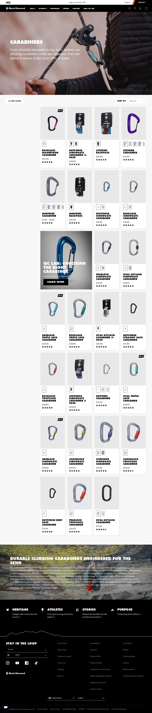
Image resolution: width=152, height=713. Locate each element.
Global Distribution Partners (133, 676)
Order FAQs (61, 650)
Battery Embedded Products (100, 676)
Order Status (62, 643)
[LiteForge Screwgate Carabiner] (106, 432)
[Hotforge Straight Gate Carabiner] (133, 308)
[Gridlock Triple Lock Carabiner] (52, 308)
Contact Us (61, 663)
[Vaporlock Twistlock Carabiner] (133, 432)
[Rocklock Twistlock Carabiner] (52, 369)
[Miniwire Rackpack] (79, 186)
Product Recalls (96, 663)
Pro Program (127, 643)
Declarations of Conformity (100, 669)
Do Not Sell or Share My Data (98, 709)
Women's (43, 8)
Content (76, 8)
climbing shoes (51, 587)
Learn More (55, 281)
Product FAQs (95, 656)
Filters (16, 101)
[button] (32, 8)
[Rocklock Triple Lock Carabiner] (79, 308)
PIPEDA (82, 709)
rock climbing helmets (30, 587)
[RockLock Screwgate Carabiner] (133, 186)
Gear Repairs (95, 643)
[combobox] (10, 655)
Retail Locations (129, 669)
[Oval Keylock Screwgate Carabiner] (133, 247)
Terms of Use (55, 709)
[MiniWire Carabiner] (52, 186)
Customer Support (64, 656)
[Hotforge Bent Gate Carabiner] (52, 493)
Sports (66, 8)
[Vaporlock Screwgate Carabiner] (79, 432)
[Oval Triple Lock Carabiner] (133, 369)
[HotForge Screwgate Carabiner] (106, 186)
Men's (32, 8)
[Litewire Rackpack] (106, 123)
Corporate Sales (129, 656)
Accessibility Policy (69, 709)
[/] (15, 8)
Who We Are (89, 8)
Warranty (93, 650)
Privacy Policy (42, 709)
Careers (126, 663)
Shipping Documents (98, 682)
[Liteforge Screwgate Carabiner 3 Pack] (79, 369)
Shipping (60, 669)
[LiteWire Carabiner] (133, 123)
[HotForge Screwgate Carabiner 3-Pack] (79, 123)
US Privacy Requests (119, 709)
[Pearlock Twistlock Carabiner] (79, 493)
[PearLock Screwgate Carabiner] (106, 247)
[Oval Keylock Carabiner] (106, 493)
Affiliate (126, 650)
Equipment (55, 8)
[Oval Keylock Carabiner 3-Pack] (106, 308)
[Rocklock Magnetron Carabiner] (52, 123)
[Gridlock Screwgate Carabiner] (52, 432)
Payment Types (96, 689)
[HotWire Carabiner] (106, 369)
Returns (60, 676)
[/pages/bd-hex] (8, 2)
